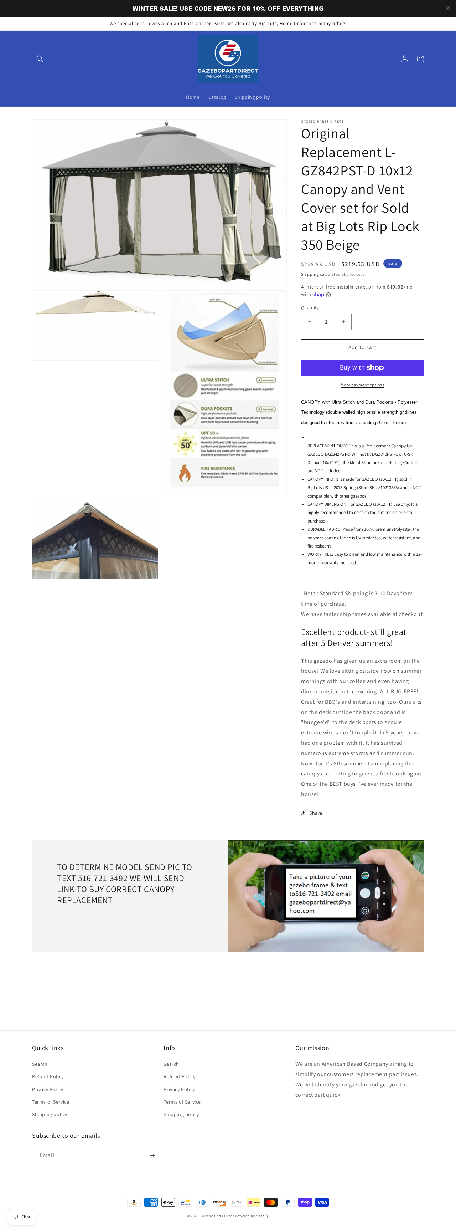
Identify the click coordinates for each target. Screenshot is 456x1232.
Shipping (310, 274)
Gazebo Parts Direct (217, 1215)
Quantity (310, 308)
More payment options (362, 384)
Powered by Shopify (252, 1215)
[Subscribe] (152, 1155)
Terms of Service (50, 1102)
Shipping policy (49, 1114)
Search (40, 1064)
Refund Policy (48, 1076)
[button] (40, 59)
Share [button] (315, 813)
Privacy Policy (47, 1089)
